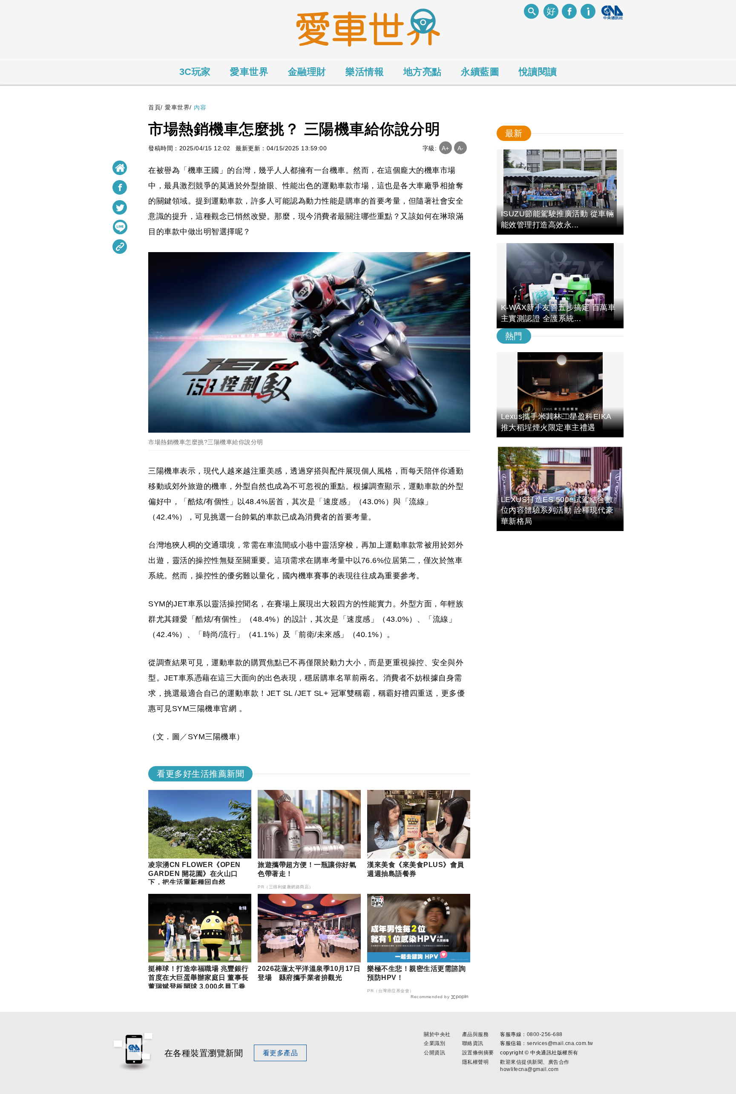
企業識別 (434, 1043)
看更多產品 (280, 1053)
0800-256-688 (545, 1034)
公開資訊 (434, 1053)
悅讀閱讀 (538, 71)
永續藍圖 (480, 71)
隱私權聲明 (475, 1062)
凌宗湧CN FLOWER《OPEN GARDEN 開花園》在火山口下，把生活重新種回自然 (194, 873)
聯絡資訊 (472, 1043)
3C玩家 (195, 71)
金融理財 (307, 71)
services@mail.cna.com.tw (560, 1043)
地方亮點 (422, 71)
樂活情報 (364, 71)
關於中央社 (437, 1034)
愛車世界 (249, 71)
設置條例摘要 (478, 1053)
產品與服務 (475, 1034)
